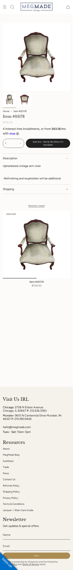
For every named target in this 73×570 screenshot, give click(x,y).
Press (6, 473)
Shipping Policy (11, 491)
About (6, 448)
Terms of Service (30, 564)
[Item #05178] (36, 244)
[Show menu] (4, 7)
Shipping (8, 189)
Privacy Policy (10, 497)
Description (10, 158)
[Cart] (68, 7)
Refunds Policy (11, 485)
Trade (6, 467)
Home (6, 111)
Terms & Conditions (13, 504)
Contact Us (9, 479)
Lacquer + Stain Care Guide (18, 510)
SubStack (8, 461)
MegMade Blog (11, 454)
